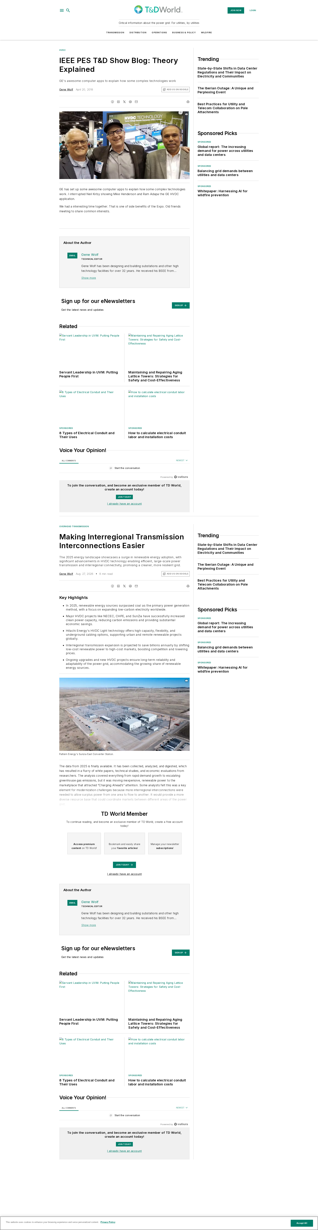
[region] (124, 468)
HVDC (62, 50)
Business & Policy (184, 32)
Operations (159, 32)
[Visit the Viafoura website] (181, 477)
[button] (61, 10)
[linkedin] (118, 101)
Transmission (115, 32)
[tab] (69, 460)
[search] (68, 10)
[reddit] (130, 101)
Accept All (301, 1223)
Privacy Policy (108, 1222)
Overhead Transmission (74, 526)
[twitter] (124, 101)
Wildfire (206, 32)
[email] (136, 101)
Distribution (138, 32)
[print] (188, 101)
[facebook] (112, 101)
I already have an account (124, 503)
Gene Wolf (66, 89)
